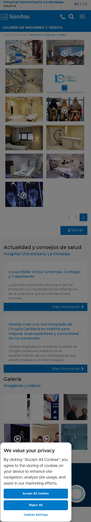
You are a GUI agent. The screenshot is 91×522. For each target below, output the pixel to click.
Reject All (35, 505)
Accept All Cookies (36, 493)
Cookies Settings (36, 514)
